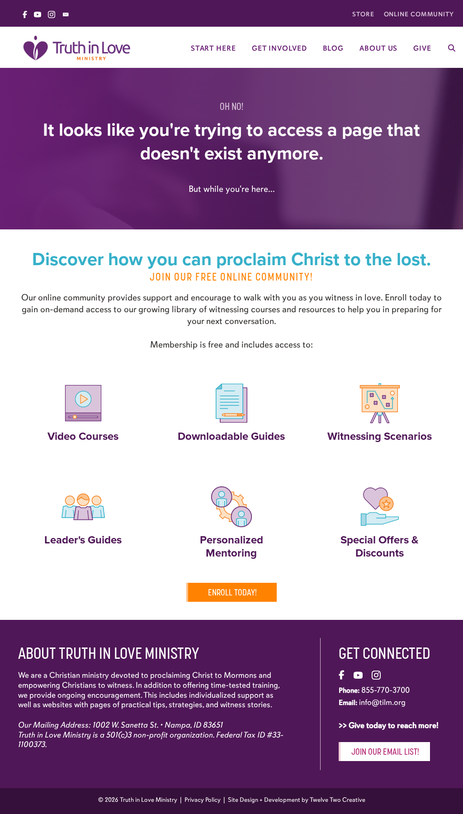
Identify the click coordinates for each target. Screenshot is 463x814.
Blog (333, 48)
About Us (378, 48)
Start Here (213, 48)
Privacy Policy (202, 800)
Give (422, 48)
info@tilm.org (382, 702)
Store (363, 14)
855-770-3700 (385, 690)
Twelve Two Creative (337, 800)
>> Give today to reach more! (389, 725)
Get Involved (279, 48)
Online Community (419, 14)
